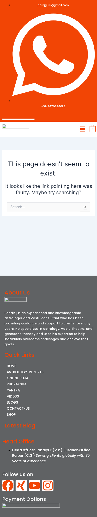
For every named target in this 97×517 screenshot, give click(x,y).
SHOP (11, 414)
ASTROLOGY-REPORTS (25, 372)
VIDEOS (13, 396)
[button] (82, 129)
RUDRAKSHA (16, 384)
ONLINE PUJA (17, 378)
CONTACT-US (18, 408)
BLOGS (12, 402)
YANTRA (13, 390)
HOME (11, 366)
